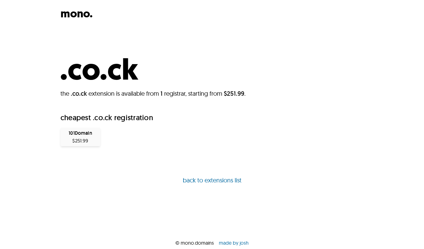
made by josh (234, 243)
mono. (76, 13)
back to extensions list (212, 180)
